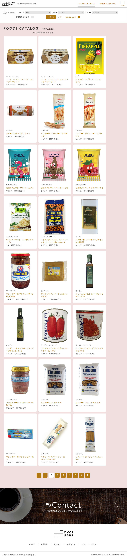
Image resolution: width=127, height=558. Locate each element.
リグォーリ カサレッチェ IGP (88, 403)
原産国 (54, 12)
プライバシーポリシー (90, 544)
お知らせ (57, 544)
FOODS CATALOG (86, 4)
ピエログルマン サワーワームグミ (21, 188)
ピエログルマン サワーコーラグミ (55, 188)
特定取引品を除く (22, 17)
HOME (31, 544)
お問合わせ (71, 544)
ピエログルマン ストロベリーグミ (89, 188)
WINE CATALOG (108, 4)
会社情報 (44, 544)
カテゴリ (21, 12)
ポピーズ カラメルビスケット (18, 134)
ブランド (88, 12)
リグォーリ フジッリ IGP (51, 403)
